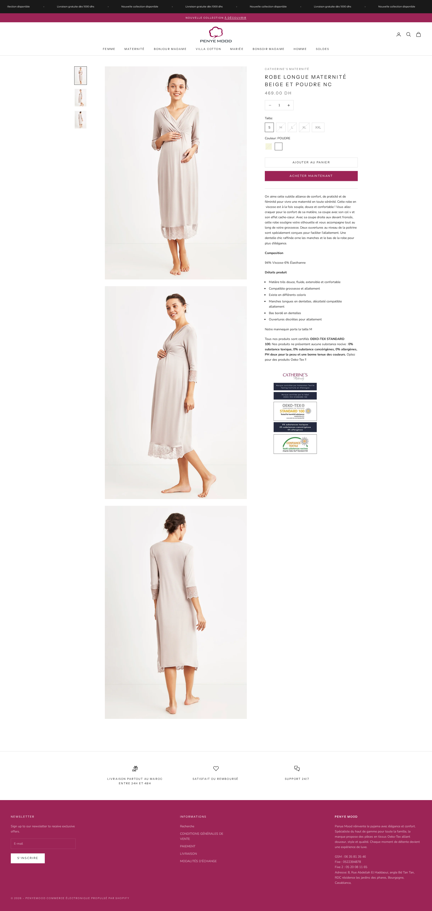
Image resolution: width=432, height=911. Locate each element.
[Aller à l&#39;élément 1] (80, 75)
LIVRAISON (188, 854)
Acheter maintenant (311, 176)
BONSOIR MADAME (269, 49)
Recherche (187, 826)
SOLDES (322, 49)
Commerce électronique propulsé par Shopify (88, 898)
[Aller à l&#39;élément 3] (80, 119)
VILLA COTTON (208, 49)
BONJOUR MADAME (170, 49)
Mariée (237, 49)
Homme (300, 49)
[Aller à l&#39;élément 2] (80, 97)
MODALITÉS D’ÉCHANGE (198, 861)
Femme (109, 49)
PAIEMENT (187, 846)
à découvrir (235, 17)
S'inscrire (27, 858)
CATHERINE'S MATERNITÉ (287, 69)
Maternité (134, 49)
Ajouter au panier (311, 162)
